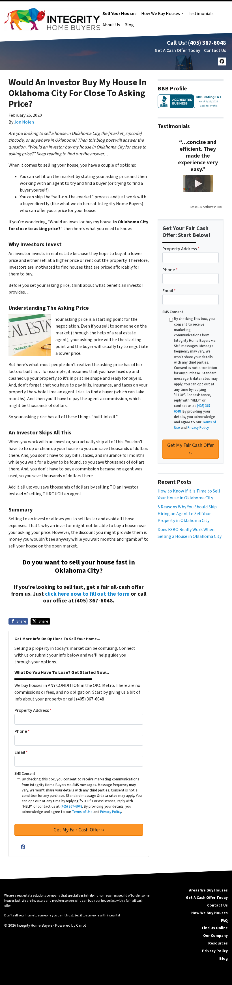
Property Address (32, 710)
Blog (129, 25)
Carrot (81, 925)
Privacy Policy (215, 951)
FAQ (224, 920)
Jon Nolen (24, 122)
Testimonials (201, 13)
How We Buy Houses (160, 13)
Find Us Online (215, 928)
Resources (218, 943)
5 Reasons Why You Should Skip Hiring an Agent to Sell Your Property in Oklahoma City (187, 514)
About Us (111, 25)
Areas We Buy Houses (208, 890)
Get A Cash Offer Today (177, 50)
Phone (22, 731)
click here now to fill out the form (87, 594)
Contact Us (215, 50)
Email (21, 752)
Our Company (215, 935)
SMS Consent (24, 773)
